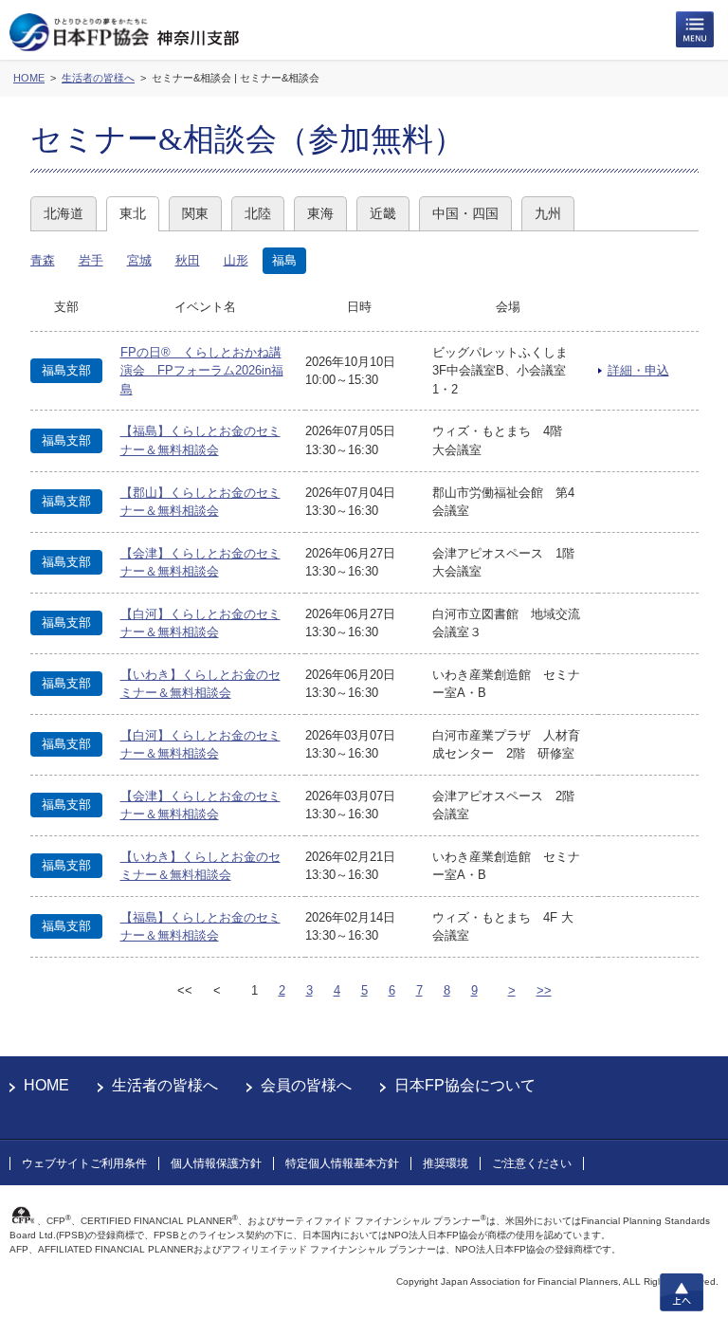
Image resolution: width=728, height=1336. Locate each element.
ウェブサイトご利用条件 (84, 1163)
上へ (681, 1292)
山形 (236, 260)
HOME (46, 1085)
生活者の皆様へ (165, 1085)
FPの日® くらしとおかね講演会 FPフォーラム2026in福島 (201, 370)
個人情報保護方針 (216, 1163)
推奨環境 (445, 1163)
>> (544, 990)
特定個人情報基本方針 (342, 1163)
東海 (320, 213)
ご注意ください (532, 1163)
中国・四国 (465, 213)
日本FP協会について (465, 1085)
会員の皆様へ (306, 1085)
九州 (548, 213)
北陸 (258, 213)
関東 (195, 213)
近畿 (383, 213)
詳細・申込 (638, 370)
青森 (42, 260)
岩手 (91, 260)
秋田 (187, 260)
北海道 (63, 213)
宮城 (139, 260)
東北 (132, 213)
